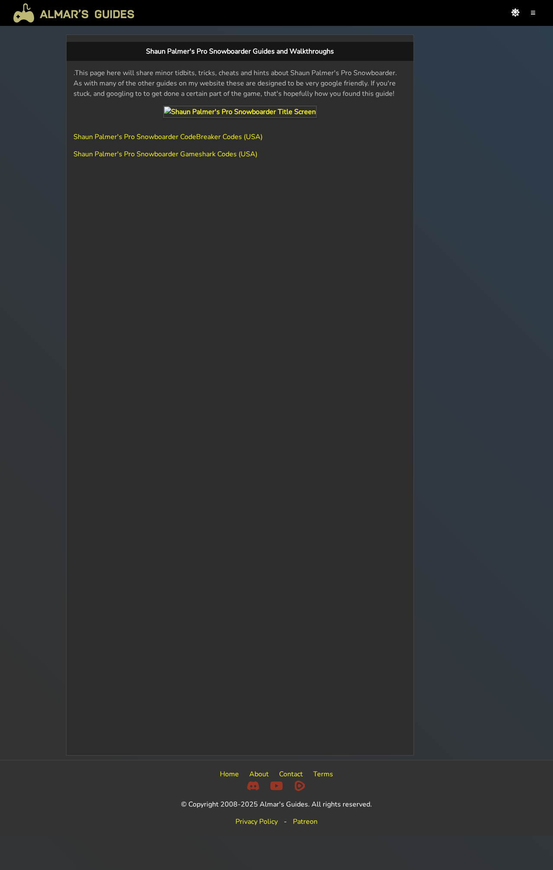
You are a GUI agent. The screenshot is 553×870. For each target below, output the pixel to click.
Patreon (305, 821)
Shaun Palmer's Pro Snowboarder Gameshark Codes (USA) (165, 154)
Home (229, 774)
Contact (291, 774)
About (259, 774)
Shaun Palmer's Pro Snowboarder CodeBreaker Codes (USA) (168, 137)
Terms (323, 774)
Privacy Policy (256, 821)
